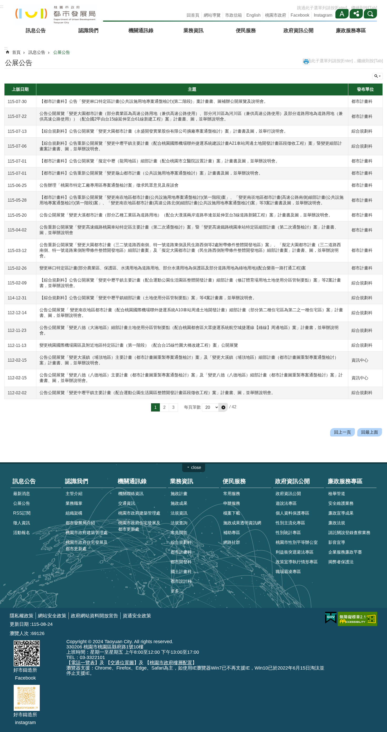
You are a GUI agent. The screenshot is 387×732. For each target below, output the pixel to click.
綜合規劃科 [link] (181, 542)
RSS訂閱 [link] (22, 513)
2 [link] (164, 407)
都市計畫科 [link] (181, 552)
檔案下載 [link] (231, 513)
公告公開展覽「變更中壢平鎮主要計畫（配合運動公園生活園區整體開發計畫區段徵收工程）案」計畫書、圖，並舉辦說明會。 (157, 392)
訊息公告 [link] (36, 30)
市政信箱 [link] (233, 15)
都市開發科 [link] (181, 562)
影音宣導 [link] (336, 542)
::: (1, 6)
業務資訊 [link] (193, 30)
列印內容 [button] (306, 61)
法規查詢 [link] (179, 523)
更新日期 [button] (19, 624)
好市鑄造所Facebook (25, 674)
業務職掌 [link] (74, 503)
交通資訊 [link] (126, 503)
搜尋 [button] (370, 13)
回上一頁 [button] (342, 432)
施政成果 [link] (179, 503)
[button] (223, 407)
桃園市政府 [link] (275, 15)
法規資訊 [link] (179, 513)
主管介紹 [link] (74, 493)
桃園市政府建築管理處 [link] (87, 532)
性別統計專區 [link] (288, 532)
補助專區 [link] (231, 532)
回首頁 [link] (193, 15)
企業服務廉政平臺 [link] (345, 552)
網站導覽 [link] (212, 15)
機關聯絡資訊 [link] (130, 493)
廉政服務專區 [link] (351, 30)
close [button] (196, 467)
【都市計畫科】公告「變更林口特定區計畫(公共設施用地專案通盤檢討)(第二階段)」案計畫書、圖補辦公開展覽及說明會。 (153, 101)
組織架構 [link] (74, 513)
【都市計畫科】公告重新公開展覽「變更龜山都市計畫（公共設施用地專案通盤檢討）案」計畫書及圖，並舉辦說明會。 (151, 173)
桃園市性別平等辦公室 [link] (297, 542)
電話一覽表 (83, 662)
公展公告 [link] (61, 52)
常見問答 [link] (179, 532)
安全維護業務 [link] (341, 503)
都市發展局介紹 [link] (80, 523)
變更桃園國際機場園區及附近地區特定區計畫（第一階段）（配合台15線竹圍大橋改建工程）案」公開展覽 (138, 345)
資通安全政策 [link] (137, 615)
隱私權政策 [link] (21, 615)
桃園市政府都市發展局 (56, 14)
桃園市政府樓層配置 (171, 662)
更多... (176, 591)
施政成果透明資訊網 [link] (242, 523)
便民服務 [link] (246, 30)
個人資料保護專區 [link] (292, 513)
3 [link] (173, 407)
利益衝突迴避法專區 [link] (295, 552)
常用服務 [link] (231, 493)
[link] (330, 618)
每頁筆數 (192, 407)
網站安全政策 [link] (52, 615)
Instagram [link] (323, 15)
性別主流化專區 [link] (290, 523)
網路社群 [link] (231, 542)
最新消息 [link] (21, 493)
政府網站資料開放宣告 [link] (94, 615)
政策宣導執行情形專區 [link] (297, 562)
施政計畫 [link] (179, 493)
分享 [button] (356, 13)
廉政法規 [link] (336, 523)
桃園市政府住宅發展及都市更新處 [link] (87, 545)
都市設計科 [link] (181, 581)
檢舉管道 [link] (336, 493)
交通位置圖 (122, 662)
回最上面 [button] (369, 432)
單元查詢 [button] (377, 76)
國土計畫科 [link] (181, 571)
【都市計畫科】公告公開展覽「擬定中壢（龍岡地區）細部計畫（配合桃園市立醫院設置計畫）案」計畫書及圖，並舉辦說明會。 (159, 161)
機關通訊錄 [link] (140, 30)
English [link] (253, 15)
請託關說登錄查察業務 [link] (349, 532)
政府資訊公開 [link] (299, 30)
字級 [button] (342, 13)
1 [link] (155, 407)
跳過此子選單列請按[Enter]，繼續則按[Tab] (337, 8)
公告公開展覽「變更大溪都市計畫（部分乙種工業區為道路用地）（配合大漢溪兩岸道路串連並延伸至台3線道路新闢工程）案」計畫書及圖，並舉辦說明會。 (186, 215)
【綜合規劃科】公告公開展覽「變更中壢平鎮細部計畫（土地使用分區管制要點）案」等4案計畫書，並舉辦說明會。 (148, 297)
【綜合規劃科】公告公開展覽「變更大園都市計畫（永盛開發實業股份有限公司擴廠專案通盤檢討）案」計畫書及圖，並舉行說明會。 (163, 131)
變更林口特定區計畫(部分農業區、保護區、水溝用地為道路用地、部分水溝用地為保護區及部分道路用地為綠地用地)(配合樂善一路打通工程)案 (172, 268)
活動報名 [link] (21, 532)
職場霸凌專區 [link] (288, 571)
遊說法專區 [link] (286, 503)
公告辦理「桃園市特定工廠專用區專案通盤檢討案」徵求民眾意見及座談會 (108, 185)
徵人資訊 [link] (21, 523)
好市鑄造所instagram (25, 718)
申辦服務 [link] (231, 503)
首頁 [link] (16, 52)
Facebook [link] (300, 15)
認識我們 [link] (88, 30)
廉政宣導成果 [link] (341, 513)
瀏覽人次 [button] (19, 633)
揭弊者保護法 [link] (341, 562)
